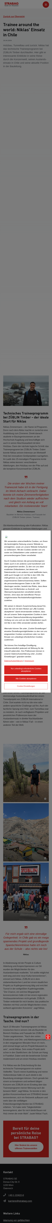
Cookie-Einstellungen (26, 686)
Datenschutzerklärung (13, 661)
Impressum (29, 661)
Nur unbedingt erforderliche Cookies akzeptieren (26, 669)
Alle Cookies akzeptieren (26, 678)
